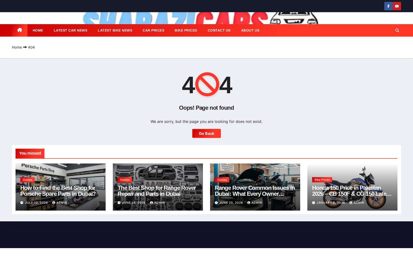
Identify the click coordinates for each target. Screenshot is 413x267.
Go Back (206, 133)
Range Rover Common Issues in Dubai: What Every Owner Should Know (255, 194)
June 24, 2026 (134, 202)
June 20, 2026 (231, 202)
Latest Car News (70, 30)
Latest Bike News (115, 30)
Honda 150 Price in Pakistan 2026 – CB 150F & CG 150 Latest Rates (351, 194)
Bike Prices (186, 30)
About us (250, 30)
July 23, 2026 (37, 202)
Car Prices (153, 30)
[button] (397, 30)
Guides (27, 179)
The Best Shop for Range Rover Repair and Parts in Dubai (157, 191)
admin (61, 202)
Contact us (219, 30)
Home (38, 30)
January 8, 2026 (331, 202)
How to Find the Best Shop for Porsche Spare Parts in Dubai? (58, 191)
